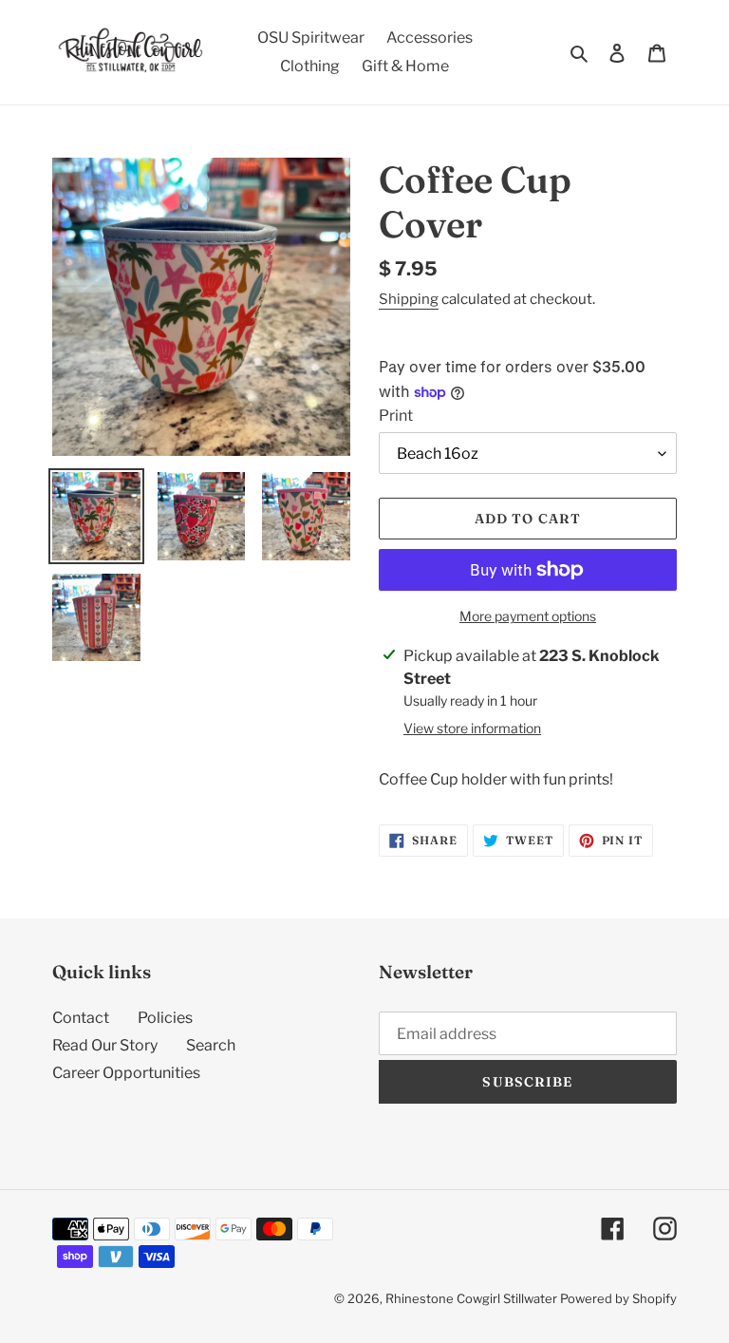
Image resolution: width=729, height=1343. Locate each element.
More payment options (527, 616)
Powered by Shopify (618, 1298)
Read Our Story (105, 1045)
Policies (165, 1018)
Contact (80, 1018)
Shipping (409, 299)
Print (396, 416)
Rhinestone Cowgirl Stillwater (471, 1298)
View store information (472, 728)
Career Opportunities (126, 1073)
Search (210, 1045)
